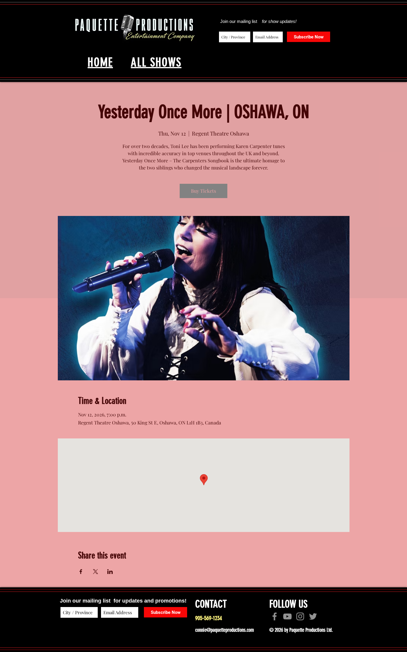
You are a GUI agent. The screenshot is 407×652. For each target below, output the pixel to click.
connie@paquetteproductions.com (224, 630)
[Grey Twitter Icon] (313, 616)
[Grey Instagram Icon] (300, 616)
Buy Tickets (203, 191)
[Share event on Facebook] (81, 571)
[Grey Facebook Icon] (274, 616)
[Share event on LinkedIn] (110, 571)
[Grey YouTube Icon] (287, 616)
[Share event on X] (95, 571)
